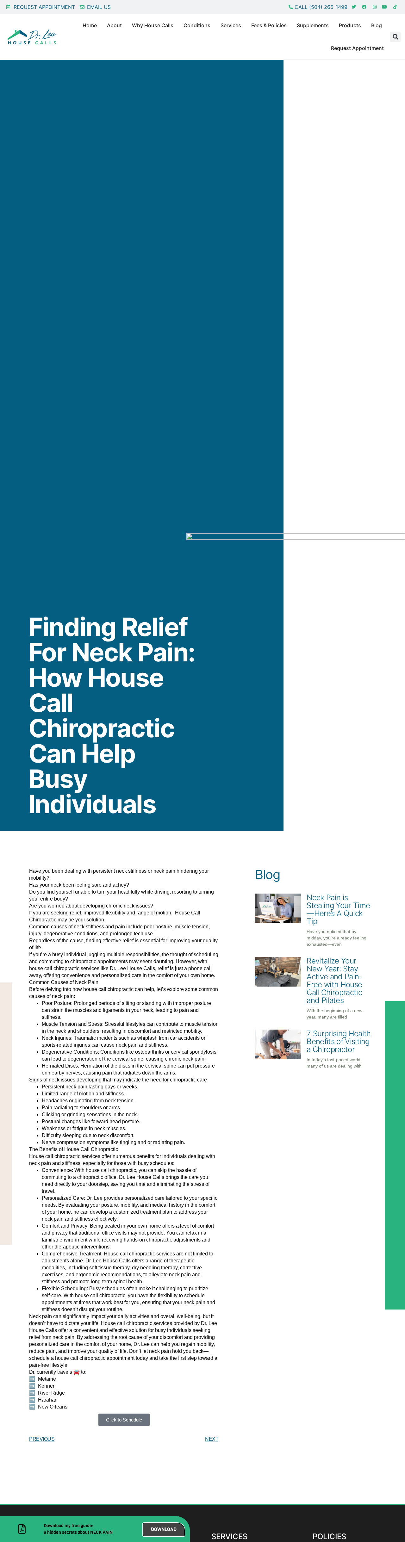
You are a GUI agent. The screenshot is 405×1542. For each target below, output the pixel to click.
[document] (202, 771)
